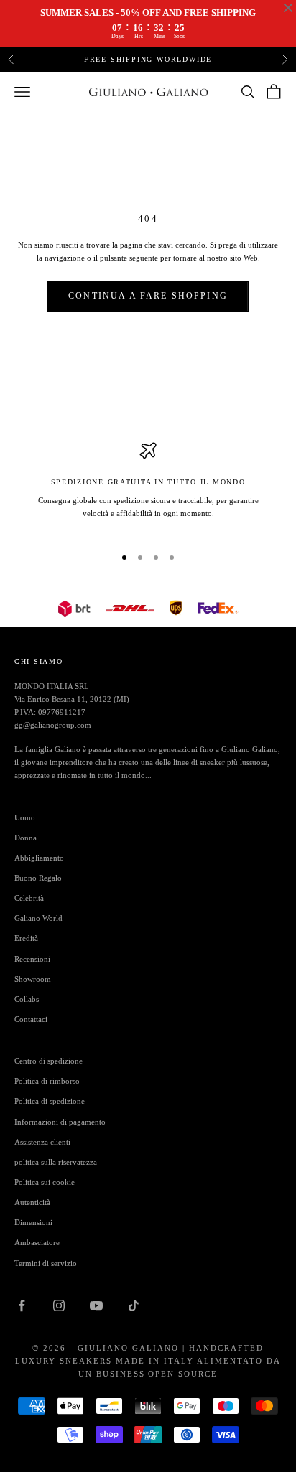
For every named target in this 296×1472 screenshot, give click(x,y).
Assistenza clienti (42, 1142)
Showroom (32, 979)
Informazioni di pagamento (60, 1121)
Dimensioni (33, 1222)
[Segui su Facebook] (21, 1305)
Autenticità (32, 1202)
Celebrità (29, 898)
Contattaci (30, 1019)
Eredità (26, 938)
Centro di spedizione (48, 1060)
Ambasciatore (37, 1242)
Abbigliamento (39, 857)
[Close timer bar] (288, 8)
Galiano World (38, 918)
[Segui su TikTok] (133, 1305)
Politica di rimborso (47, 1081)
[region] (148, 487)
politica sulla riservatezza (55, 1162)
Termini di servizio (45, 1263)
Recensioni (32, 959)
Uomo (24, 817)
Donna (25, 837)
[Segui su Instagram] (59, 1305)
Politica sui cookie (44, 1182)
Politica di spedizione (49, 1101)
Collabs (26, 999)
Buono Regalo (38, 877)
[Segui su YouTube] (96, 1305)
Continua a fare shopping (148, 296)
